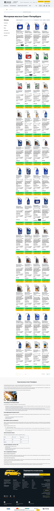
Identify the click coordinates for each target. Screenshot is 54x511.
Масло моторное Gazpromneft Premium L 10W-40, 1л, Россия (45, 293)
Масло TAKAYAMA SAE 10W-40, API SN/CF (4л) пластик (45, 62)
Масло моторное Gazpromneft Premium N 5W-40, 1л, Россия (28, 293)
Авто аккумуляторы (24, 481)
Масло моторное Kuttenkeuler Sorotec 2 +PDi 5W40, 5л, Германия (36, 32)
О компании (33, 482)
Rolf (4, 439)
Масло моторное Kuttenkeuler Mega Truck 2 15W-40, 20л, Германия (28, 61)
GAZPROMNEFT (35, 341)
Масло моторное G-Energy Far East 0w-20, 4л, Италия (28, 350)
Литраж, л (5, 25)
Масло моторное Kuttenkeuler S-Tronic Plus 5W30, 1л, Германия (20, 350)
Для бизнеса (47, 490)
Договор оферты (15, 487)
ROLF (26, 82)
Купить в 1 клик (20, 47)
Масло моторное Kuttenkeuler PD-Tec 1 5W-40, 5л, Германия (20, 148)
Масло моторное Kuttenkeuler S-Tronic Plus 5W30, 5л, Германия (20, 236)
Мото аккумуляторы (13, 5)
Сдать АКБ (21, 2)
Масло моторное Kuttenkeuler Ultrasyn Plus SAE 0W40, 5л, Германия (28, 236)
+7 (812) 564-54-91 (6, 486)
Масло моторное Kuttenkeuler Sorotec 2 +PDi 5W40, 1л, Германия (28, 32)
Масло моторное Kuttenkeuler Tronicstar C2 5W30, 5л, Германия (19, 61)
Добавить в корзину (20, 49)
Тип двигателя (6, 30)
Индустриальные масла (25, 487)
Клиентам (14, 488)
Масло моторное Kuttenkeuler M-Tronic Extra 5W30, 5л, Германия (37, 321)
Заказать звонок (48, 1)
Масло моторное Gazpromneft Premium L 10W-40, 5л (36, 293)
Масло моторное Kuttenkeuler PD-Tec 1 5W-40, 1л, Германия (45, 119)
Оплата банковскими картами (17, 482)
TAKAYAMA (18, 82)
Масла (30, 5)
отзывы (10, 497)
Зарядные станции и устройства (22, 5)
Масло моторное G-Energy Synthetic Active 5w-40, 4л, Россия (36, 148)
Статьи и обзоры (15, 489)
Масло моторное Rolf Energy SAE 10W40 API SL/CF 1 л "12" (28, 91)
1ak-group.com (6, 497)
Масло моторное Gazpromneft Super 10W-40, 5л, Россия (36, 351)
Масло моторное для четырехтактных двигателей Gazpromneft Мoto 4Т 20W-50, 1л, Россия (28, 120)
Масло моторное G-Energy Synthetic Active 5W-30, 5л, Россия (19, 119)
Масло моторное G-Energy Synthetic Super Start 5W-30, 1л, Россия (36, 265)
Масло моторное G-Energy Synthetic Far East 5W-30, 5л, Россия (28, 265)
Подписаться (45, 474)
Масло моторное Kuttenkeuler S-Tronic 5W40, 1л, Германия (45, 321)
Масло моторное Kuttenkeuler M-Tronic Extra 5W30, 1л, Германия (28, 321)
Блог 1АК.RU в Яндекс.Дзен (31, 503)
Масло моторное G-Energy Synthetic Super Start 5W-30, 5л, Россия (45, 265)
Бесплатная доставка (40, 1)
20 (25, 374)
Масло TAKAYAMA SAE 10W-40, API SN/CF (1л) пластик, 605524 (36, 61)
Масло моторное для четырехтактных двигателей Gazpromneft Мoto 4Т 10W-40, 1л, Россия (37, 120)
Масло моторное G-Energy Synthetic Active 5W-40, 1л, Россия (36, 236)
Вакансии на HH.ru (34, 488)
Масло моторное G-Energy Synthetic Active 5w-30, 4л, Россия (28, 148)
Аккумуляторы (6, 5)
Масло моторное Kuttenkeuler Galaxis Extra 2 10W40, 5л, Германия (45, 176)
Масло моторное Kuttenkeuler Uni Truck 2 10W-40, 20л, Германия (36, 206)
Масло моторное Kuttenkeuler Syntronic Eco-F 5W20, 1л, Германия (19, 321)
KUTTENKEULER (18, 139)
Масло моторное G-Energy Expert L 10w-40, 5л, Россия (45, 91)
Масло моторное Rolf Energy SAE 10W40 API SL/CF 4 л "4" (36, 91)
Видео (33, 487)
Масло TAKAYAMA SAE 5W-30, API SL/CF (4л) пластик (19, 91)
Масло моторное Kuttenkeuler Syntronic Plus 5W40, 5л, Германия (19, 207)
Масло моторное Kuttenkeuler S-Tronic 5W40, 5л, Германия (45, 206)
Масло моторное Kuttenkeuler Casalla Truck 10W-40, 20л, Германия (20, 31)
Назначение (5, 35)
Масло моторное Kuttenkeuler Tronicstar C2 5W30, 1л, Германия (45, 32)
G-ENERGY (44, 82)
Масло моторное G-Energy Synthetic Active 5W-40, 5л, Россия (45, 236)
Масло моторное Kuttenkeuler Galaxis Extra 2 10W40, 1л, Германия (37, 176)
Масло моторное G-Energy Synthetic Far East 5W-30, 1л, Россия (19, 265)
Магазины (34, 2)
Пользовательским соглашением (39, 476)
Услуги (23, 488)
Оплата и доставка (15, 481)
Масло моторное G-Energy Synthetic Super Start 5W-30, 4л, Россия (19, 293)
